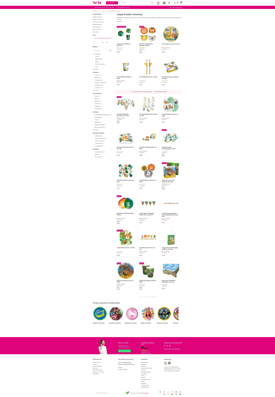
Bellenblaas (98, 122)
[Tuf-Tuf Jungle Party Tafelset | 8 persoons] (126, 34)
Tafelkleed (98, 103)
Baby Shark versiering (98, 22)
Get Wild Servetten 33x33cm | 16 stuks (170, 77)
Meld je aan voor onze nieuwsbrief (172, 349)
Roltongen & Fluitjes (100, 124)
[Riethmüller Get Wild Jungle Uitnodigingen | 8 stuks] (171, 137)
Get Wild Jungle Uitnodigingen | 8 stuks (169, 148)
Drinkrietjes (98, 106)
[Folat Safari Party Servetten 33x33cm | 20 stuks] (171, 170)
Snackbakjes (98, 108)
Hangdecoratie (99, 85)
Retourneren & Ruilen (98, 370)
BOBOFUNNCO (98, 59)
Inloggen (120, 367)
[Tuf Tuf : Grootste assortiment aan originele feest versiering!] (98, 3)
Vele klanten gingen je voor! (147, 343)
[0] (180, 3)
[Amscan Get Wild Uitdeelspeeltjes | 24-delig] (148, 137)
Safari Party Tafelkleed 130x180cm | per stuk (168, 281)
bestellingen (125, 362)
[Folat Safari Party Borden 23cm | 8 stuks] (126, 270)
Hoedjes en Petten (100, 151)
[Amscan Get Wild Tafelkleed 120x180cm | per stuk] (126, 104)
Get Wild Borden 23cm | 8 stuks (171, 44)
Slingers (98, 75)
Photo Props (98, 156)
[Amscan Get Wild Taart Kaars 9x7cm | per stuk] (126, 137)
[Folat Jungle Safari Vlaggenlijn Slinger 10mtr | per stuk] (148, 203)
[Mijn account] (174, 3)
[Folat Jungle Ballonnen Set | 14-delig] (126, 238)
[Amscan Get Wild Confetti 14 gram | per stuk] (126, 170)
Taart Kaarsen (99, 143)
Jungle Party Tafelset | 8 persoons (124, 44)
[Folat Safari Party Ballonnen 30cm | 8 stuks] (126, 203)
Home (98, 11)
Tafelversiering (99, 80)
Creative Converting (100, 64)
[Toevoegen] (132, 52)
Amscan (97, 56)
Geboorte (143, 377)
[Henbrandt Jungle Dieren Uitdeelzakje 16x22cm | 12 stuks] (171, 238)
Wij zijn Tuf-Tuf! (96, 362)
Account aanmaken (122, 369)
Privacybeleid (96, 373)
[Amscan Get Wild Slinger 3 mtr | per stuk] (148, 238)
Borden (97, 96)
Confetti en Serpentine (101, 82)
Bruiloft (142, 375)
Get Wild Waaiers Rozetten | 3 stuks (147, 181)
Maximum (109, 42)
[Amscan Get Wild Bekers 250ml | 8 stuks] (126, 67)
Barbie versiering (97, 27)
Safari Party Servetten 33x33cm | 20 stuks (168, 181)
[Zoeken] (152, 3)
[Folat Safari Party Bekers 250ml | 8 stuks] (148, 270)
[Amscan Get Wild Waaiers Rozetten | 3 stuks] (148, 170)
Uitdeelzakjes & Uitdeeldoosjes (103, 114)
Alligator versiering (97, 17)
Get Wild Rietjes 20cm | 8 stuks (148, 77)
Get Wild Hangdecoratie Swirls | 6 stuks (148, 114)
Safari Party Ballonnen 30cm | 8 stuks (125, 214)
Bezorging (95, 368)
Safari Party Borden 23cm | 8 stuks (125, 281)
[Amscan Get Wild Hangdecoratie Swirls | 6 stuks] (148, 104)
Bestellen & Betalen (97, 366)
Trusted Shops (178, 7)
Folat (96, 66)
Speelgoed (143, 383)
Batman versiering (97, 29)
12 (153, 296)
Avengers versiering (97, 19)
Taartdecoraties (145, 385)
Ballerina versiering (97, 24)
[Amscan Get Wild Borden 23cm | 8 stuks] (171, 34)
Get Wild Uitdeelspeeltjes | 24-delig (148, 147)
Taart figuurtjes (99, 145)
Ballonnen (98, 77)
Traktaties (143, 366)
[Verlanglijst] (177, 3)
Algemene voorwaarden (98, 372)
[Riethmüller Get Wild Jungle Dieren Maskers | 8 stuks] (148, 34)
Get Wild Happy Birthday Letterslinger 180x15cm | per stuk (170, 215)
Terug (95, 11)
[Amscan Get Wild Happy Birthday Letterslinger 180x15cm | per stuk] (171, 203)
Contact (95, 364)
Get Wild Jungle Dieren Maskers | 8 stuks (146, 44)
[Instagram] (167, 346)
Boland (97, 61)
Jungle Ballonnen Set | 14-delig (126, 247)
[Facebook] (164, 346)
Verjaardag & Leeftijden (146, 368)
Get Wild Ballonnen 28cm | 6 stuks (170, 115)
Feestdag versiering (145, 372)
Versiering (143, 370)
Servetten (98, 101)
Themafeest (144, 373)
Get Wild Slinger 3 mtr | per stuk (147, 248)
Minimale (96, 42)
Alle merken (98, 54)
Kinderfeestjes (104, 11)
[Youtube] (169, 346)
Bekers (97, 98)
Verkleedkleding (145, 387)
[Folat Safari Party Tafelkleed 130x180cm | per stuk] (171, 270)
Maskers (97, 154)
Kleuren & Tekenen (100, 127)
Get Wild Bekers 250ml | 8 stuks (124, 77)
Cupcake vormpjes (100, 140)
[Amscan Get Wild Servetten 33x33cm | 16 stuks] (171, 67)
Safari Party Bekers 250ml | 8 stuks (147, 281)
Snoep (97, 119)
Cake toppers (99, 135)
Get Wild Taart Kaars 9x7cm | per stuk (125, 147)
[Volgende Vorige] (156, 296)
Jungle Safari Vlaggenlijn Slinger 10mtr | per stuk (146, 214)
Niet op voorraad (175, 53)
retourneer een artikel (129, 364)
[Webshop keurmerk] (158, 3)
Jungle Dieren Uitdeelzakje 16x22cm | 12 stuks (170, 248)
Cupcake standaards (100, 138)
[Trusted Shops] (164, 3)
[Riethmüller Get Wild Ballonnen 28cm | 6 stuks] (171, 104)
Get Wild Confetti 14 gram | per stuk (125, 181)
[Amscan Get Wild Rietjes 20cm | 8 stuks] (148, 67)
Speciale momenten (146, 379)
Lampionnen (98, 87)
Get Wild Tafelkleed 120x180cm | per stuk (123, 114)
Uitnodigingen (99, 117)
